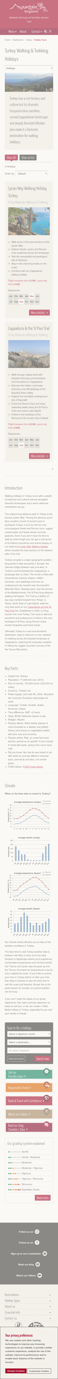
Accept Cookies (16, 1371)
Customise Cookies (39, 1371)
